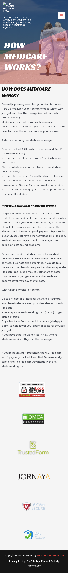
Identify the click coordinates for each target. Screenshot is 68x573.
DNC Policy (33, 561)
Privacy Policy (17, 561)
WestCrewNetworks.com (51, 555)
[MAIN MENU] (61, 15)
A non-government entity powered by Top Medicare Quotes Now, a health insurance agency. (17, 22)
